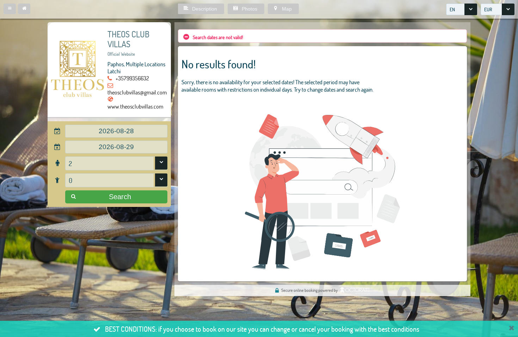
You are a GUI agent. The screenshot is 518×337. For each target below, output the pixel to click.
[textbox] (116, 131)
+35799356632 (132, 78)
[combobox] (461, 9)
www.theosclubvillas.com (135, 106)
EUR (488, 9)
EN (452, 9)
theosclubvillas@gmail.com (137, 92)
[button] (10, 9)
